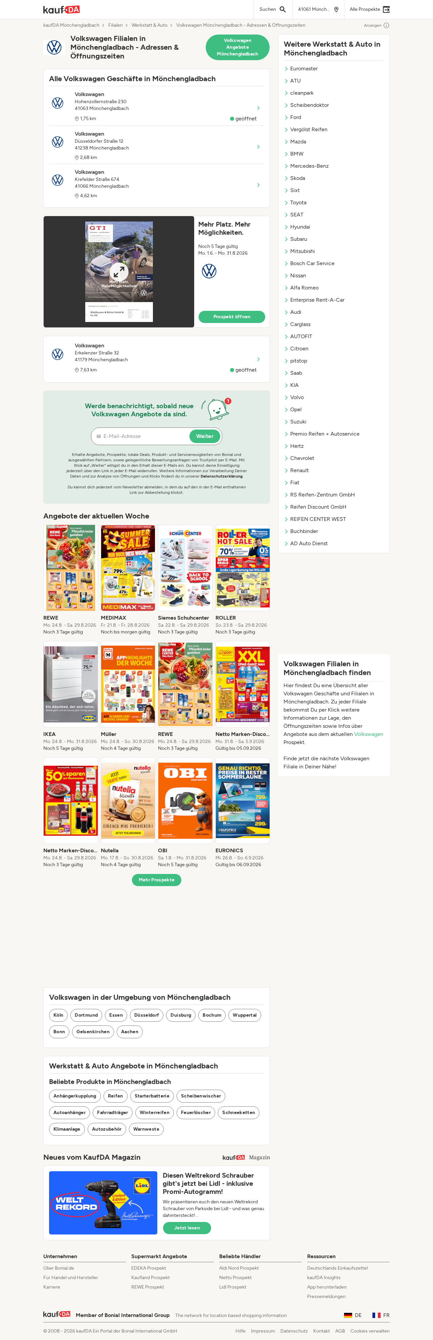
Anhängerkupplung (74, 1096)
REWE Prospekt (147, 1287)
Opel (296, 409)
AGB (340, 1331)
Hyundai (300, 227)
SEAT (296, 214)
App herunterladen (327, 1287)
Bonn (59, 1032)
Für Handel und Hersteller (70, 1277)
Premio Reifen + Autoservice (325, 434)
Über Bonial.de (58, 1268)
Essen (116, 1015)
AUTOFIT (301, 336)
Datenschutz (294, 1331)
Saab (296, 373)
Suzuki (298, 421)
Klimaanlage (67, 1129)
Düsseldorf (146, 1015)
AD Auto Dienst (309, 543)
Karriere (51, 1287)
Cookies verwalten (370, 1331)
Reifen (115, 1096)
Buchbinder (304, 531)
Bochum (212, 1015)
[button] (156, 272)
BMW (296, 154)
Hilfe (240, 1331)
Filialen (115, 25)
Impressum (263, 1331)
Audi (295, 312)
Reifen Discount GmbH (318, 507)
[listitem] (70, 580)
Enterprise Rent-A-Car (317, 300)
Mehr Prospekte (157, 880)
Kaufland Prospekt (150, 1277)
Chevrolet (302, 458)
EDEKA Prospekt (148, 1268)
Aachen (129, 1032)
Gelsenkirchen (93, 1032)
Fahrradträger (112, 1112)
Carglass (300, 324)
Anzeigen (373, 25)
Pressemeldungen (326, 1296)
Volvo (297, 397)
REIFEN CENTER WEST (318, 519)
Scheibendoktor (309, 105)
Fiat (294, 482)
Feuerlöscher (196, 1112)
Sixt (295, 190)
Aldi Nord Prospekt (239, 1268)
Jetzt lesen (187, 1228)
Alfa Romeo (304, 287)
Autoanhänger (69, 1112)
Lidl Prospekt (232, 1287)
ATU (295, 80)
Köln (58, 1015)
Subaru (298, 239)
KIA (294, 385)
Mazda (298, 141)
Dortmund (86, 1015)
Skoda (297, 178)
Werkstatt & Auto (149, 25)
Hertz (297, 446)
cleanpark (302, 93)
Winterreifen (154, 1112)
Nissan (298, 275)
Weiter (204, 436)
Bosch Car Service (312, 263)
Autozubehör (107, 1129)
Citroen (299, 348)
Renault (299, 470)
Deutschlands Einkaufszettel (337, 1268)
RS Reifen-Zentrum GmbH (322, 494)
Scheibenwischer (201, 1096)
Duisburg (180, 1015)
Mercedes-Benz (309, 166)
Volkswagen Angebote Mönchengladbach (237, 47)
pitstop (298, 360)
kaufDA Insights (324, 1277)
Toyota (298, 202)
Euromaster (304, 68)
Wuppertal (244, 1015)
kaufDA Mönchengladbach (71, 25)
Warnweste (146, 1129)
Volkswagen (368, 734)
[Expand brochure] (119, 271)
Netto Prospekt (235, 1277)
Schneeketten (238, 1112)
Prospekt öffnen (232, 317)
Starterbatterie (152, 1096)
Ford (295, 117)
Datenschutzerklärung (222, 476)
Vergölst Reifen (308, 129)
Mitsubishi (302, 251)
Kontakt (321, 1331)
